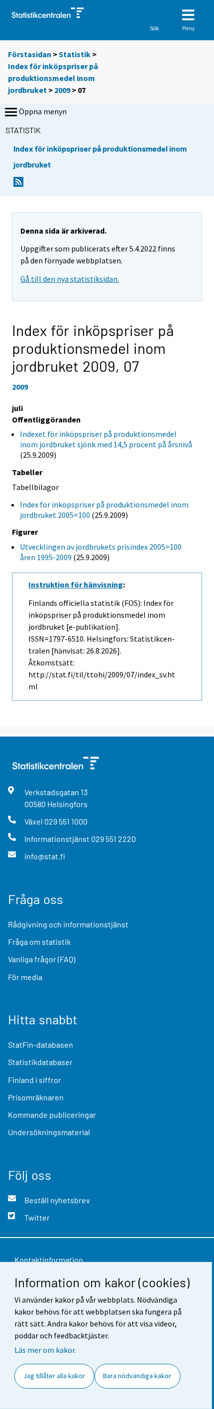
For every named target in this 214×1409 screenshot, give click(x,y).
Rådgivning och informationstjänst (68, 924)
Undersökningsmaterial (49, 1132)
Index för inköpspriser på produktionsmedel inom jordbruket (53, 78)
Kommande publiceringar (52, 1114)
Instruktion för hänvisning (75, 584)
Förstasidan (29, 54)
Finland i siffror (34, 1079)
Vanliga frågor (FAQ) (41, 959)
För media (25, 977)
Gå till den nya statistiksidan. (69, 279)
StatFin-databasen (40, 1044)
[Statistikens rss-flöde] (18, 184)
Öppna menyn (43, 111)
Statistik (75, 54)
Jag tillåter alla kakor (54, 1375)
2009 (62, 90)
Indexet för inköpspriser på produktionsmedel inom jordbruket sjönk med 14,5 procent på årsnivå (106, 439)
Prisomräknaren (36, 1097)
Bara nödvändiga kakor (137, 1375)
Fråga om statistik (39, 941)
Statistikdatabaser (40, 1062)
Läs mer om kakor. (45, 1350)
